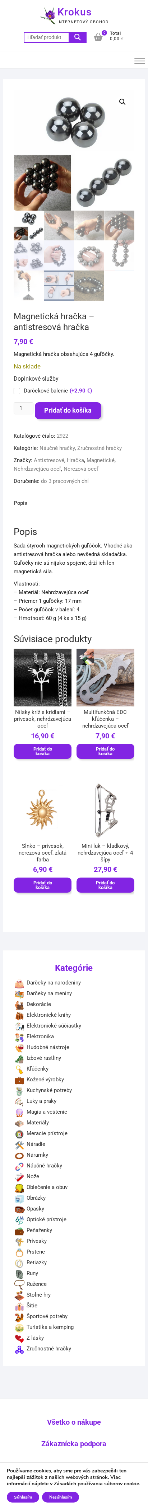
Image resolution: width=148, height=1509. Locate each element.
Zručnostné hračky (99, 448)
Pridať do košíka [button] (42, 751)
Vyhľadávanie (78, 37)
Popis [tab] (20, 503)
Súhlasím (23, 1497)
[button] (122, 101)
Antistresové (49, 460)
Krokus (74, 12)
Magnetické (101, 460)
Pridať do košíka (68, 410)
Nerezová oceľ (81, 469)
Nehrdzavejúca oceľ (37, 469)
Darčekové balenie (58, 390)
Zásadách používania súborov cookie (96, 1483)
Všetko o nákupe (74, 1422)
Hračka (75, 460)
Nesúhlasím (60, 1497)
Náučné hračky (57, 448)
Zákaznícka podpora (73, 1443)
